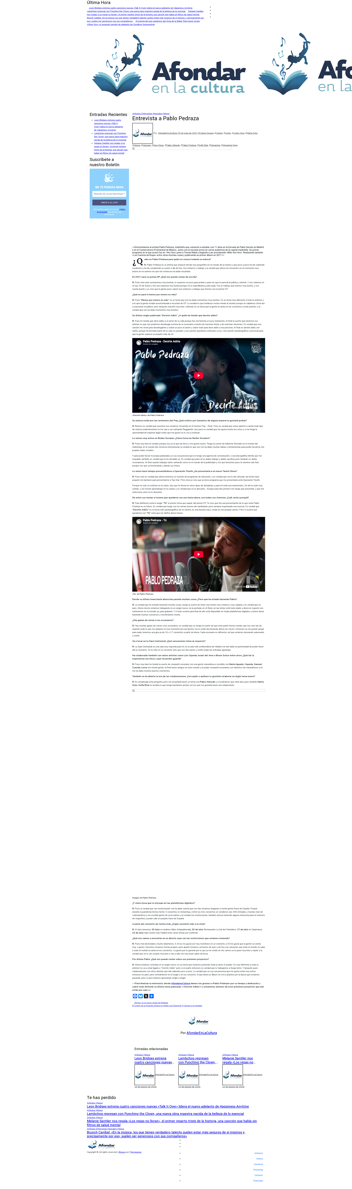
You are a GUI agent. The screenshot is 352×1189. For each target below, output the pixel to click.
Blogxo (122, 1152)
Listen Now (238, 133)
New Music (158, 145)
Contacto (258, 1175)
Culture (219, 133)
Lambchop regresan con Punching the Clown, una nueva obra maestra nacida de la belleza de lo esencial (110, 136)
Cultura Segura (207, 133)
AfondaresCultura (180, 983)
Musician (147, 145)
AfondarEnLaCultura (167, 133)
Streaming (215, 145)
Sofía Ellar (203, 145)
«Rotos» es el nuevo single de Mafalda (151, 1002)
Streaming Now (230, 145)
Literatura (258, 1164)
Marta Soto (252, 133)
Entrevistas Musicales (152, 113)
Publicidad (258, 1180)
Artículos (136, 113)
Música (166, 113)
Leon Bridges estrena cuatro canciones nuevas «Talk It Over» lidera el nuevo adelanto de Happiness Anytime (168, 1106)
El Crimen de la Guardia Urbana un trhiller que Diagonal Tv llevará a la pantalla (167, 1005)
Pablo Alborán (173, 145)
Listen (228, 133)
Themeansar (135, 1152)
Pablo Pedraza (189, 145)
